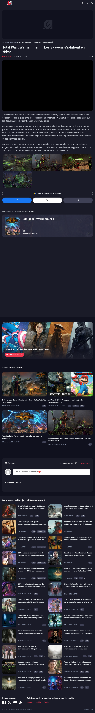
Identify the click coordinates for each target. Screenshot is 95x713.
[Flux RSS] (20, 702)
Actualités (13, 42)
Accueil (6, 42)
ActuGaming (9, 3)
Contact (30, 702)
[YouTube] (15, 702)
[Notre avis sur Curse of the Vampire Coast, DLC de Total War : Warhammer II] (24, 384)
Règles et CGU (88, 709)
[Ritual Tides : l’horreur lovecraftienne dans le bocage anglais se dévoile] (9, 636)
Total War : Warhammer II (38, 219)
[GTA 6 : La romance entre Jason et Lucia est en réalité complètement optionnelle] (9, 605)
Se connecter (85, 463)
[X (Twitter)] (9, 702)
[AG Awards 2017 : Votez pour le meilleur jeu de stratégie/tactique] (70, 384)
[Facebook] (4, 702)
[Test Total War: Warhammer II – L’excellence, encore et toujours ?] (24, 421)
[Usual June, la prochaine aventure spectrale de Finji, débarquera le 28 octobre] (9, 620)
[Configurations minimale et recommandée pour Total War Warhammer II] (70, 422)
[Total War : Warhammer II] (12, 225)
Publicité (38, 702)
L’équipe (46, 702)
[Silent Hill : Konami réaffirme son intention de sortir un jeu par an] (55, 651)
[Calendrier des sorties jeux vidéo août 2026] (47, 340)
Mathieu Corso (6, 57)
